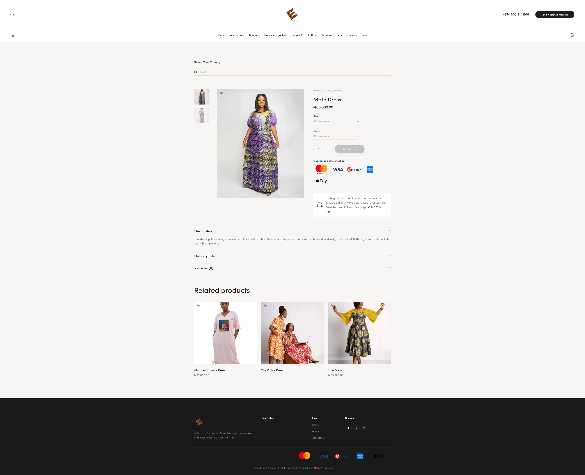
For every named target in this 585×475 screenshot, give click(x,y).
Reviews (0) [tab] (203, 267)
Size (315, 116)
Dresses (326, 90)
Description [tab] (203, 231)
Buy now (351, 149)
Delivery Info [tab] (204, 255)
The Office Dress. (272, 370)
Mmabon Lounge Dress (209, 370)
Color (316, 131)
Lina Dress (335, 370)
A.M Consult (327, 467)
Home (316, 90)
